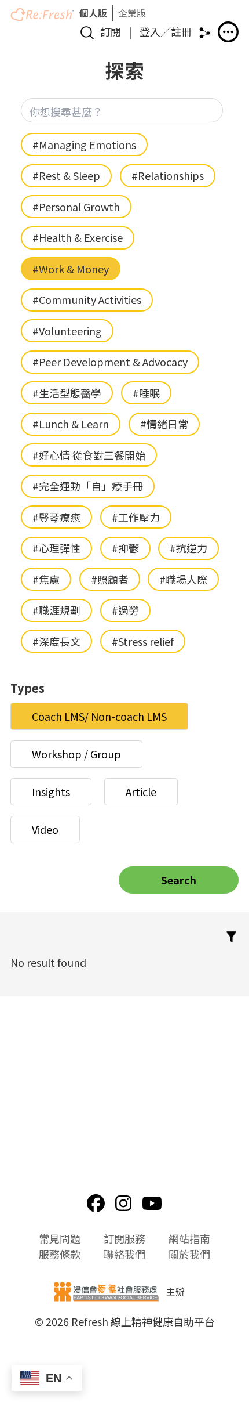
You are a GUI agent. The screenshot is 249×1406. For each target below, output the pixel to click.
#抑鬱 (125, 547)
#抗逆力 (188, 547)
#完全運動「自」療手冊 (87, 485)
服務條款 (59, 1254)
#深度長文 (56, 641)
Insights (51, 791)
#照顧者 (110, 579)
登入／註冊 (166, 31)
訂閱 (110, 31)
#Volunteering (67, 330)
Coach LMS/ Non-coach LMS (99, 716)
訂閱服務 (124, 1238)
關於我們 (189, 1254)
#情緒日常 (164, 423)
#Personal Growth (76, 206)
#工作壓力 (136, 517)
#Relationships (167, 175)
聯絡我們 (124, 1254)
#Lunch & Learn (70, 423)
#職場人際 (183, 579)
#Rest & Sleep (66, 175)
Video (45, 829)
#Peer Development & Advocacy (110, 361)
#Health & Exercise (77, 237)
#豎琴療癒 (56, 517)
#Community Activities (86, 299)
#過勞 (125, 609)
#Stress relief (143, 641)
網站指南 (189, 1238)
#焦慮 (46, 579)
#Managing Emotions (84, 144)
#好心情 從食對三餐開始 (88, 454)
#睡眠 (146, 392)
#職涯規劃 (56, 609)
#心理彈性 (56, 547)
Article (141, 791)
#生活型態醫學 (66, 392)
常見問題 (59, 1238)
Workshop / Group (76, 753)
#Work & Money (70, 268)
